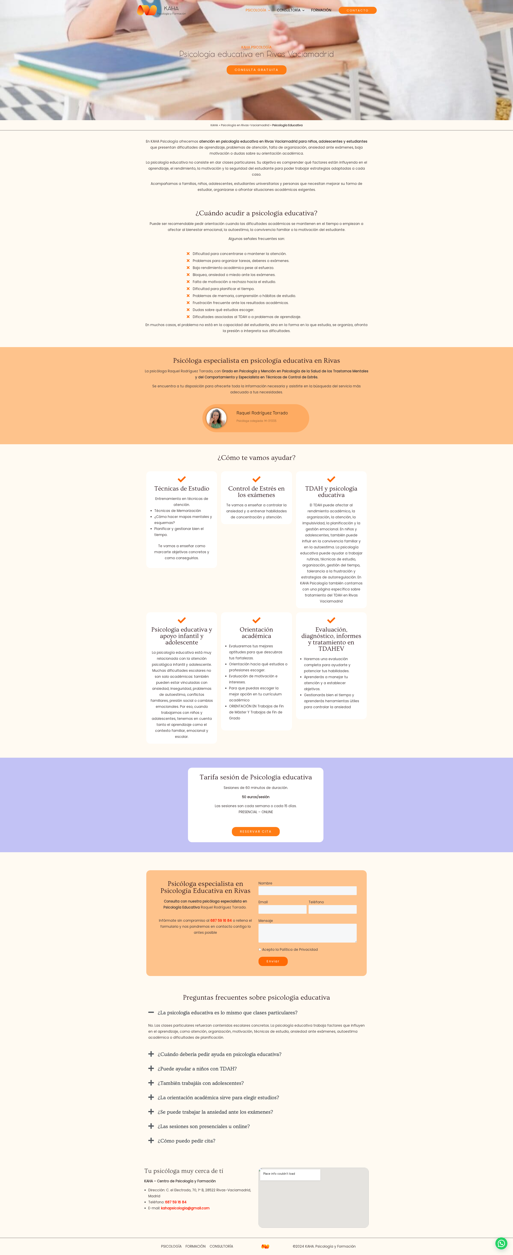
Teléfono (316, 902)
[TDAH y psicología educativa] (331, 479)
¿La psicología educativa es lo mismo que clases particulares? (227, 1013)
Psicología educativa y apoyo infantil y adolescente (181, 636)
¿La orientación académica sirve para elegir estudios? (218, 1098)
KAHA (214, 125)
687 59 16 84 (221, 920)
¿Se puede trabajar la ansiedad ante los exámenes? (215, 1112)
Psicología (256, 10)
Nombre (265, 883)
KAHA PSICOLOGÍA (256, 47)
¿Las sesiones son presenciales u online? (204, 1126)
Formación (321, 10)
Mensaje (266, 920)
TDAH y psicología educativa (331, 492)
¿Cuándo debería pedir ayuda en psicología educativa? (219, 1054)
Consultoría (288, 10)
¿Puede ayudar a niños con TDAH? (197, 1069)
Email (263, 902)
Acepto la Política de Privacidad (290, 949)
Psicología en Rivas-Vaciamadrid (245, 125)
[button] (268, 10)
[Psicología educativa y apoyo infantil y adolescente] (182, 620)
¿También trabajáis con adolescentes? (201, 1083)
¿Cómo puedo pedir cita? (186, 1141)
